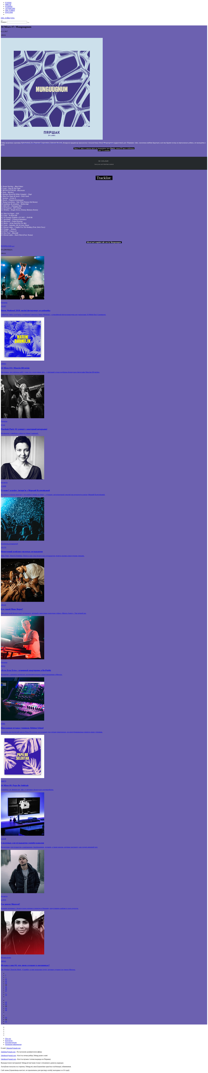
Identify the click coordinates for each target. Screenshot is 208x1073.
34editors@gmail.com (8, 1055)
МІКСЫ (8, 5)
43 (6, 983)
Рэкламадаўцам (11, 1042)
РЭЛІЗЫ (8, 3)
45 (6, 987)
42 (6, 981)
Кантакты (8, 1040)
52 (6, 995)
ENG (13, 18)
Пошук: (3, 22)
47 (6, 991)
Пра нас (8, 1039)
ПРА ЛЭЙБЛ (10, 10)
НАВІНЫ (8, 6)
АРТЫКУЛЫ (10, 8)
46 (6, 989)
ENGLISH (9, 12)
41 (6, 979)
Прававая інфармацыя (13, 1044)
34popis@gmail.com (13, 1048)
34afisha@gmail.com (8, 1052)
